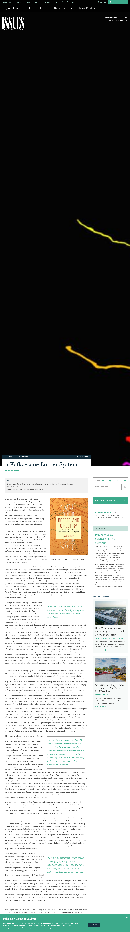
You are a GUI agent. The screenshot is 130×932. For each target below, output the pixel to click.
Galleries (59, 8)
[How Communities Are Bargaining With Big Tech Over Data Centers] (110, 613)
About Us (7, 2)
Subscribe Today (118, 2)
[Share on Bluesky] (103, 481)
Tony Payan (14, 471)
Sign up (94, 925)
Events (18, 2)
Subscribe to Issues (105, 500)
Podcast (44, 8)
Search (102, 2)
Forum (27, 2)
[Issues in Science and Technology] (13, 23)
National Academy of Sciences (116, 17)
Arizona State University (118, 20)
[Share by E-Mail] (124, 481)
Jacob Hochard (102, 638)
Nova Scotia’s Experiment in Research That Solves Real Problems (110, 688)
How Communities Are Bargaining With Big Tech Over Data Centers (110, 631)
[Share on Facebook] (110, 481)
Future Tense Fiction (82, 8)
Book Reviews (82, 457)
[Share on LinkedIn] (117, 481)
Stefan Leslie (101, 695)
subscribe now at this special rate (45, 928)
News (36, 2)
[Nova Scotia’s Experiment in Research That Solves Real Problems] (110, 670)
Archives (30, 8)
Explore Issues (11, 8)
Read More (100, 650)
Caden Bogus (117, 638)
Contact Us (47, 2)
